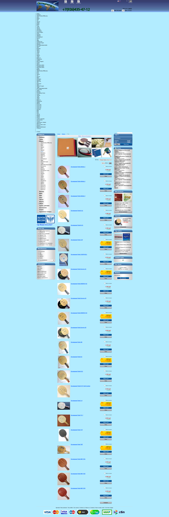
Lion (38, 39)
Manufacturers (42, 248)
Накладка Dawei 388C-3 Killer (121, 203)
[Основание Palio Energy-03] (63, 303)
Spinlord (38, 35)
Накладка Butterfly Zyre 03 (121, 205)
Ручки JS (39, 107)
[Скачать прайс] (123, 260)
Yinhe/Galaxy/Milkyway (42, 15)
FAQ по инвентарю (44, 240)
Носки (38, 117)
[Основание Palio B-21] (63, 230)
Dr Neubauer (40, 37)
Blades (38, 69)
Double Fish (39, 41)
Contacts (39, 128)
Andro (38, 49)
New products (119, 191)
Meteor (38, 38)
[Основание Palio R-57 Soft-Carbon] (63, 391)
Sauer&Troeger (40, 42)
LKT (38, 20)
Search (116, 187)
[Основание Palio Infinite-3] (63, 201)
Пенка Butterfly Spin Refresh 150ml (122, 210)
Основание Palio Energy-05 (78, 327)
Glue (38, 113)
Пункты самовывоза (42, 277)
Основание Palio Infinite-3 (78, 196)
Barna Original (40, 61)
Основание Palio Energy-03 (78, 298)
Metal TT (39, 58)
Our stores (118, 264)
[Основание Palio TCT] (63, 435)
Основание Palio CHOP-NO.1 (79, 254)
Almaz (41, 254)
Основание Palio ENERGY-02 (79, 283)
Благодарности (41, 274)
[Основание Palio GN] (63, 347)
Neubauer (39, 83)
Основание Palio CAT (77, 240)
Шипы (38, 63)
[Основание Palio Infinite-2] (63, 186)
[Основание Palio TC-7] (63, 420)
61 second (39, 31)
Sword (38, 27)
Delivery (38, 125)
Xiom (38, 47)
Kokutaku (39, 29)
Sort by (96, 159)
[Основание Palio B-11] (63, 215)
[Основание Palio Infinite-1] (63, 172)
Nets (38, 111)
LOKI (38, 53)
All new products (123, 211)
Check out (126, 144)
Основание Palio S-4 (76, 400)
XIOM (38, 90)
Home (38, 13)
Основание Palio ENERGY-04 (79, 313)
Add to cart (105, 174)
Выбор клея (42, 241)
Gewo (38, 54)
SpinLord (39, 81)
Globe (38, 22)
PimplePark (39, 59)
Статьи (38, 131)
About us (39, 123)
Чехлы (38, 114)
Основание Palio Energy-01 (78, 269)
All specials (123, 227)
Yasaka (38, 28)
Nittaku (38, 55)
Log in (130, 8)
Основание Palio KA (76, 356)
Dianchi (38, 46)
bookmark (78, 3)
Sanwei (38, 21)
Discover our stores (123, 269)
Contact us (82, 507)
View (106, 176)
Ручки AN (39, 104)
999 (40, 253)
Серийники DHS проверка (46, 243)
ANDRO (41, 256)
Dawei (38, 18)
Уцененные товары (41, 122)
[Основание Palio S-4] (63, 405)
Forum (119, 148)
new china (39, 268)
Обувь (38, 116)
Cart (116, 135)
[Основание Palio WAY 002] (63, 479)
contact (65, 3)
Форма (38, 115)
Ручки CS (39, 105)
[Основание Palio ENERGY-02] (63, 289)
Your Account (117, 10)
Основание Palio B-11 (77, 210)
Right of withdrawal (41, 127)
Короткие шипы (40, 67)
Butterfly (38, 48)
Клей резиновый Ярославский (122, 250)
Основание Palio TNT (77, 444)
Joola (38, 56)
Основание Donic (41, 93)
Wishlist (117, 272)
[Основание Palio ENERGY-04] (63, 318)
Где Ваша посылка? (44, 225)
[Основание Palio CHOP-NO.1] (63, 259)
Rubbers (39, 14)
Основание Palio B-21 (77, 225)
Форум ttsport (43, 238)
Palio (38, 17)
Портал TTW (43, 235)
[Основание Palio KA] (63, 362)
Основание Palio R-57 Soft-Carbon (80, 386)
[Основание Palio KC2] (63, 376)
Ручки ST (39, 108)
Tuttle (38, 26)
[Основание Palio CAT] (63, 245)
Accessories (40, 120)
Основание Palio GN (76, 342)
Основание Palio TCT (77, 430)
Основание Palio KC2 (77, 371)
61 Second (39, 89)
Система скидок (41, 276)
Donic (38, 33)
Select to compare (109, 166)
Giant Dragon (40, 32)
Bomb (38, 24)
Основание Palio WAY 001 (78, 459)
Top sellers (118, 231)
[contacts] (76, 9)
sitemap (72, 3)
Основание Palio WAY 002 (78, 473)
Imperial (38, 34)
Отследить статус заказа (46, 244)
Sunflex (38, 60)
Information (41, 264)
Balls (38, 110)
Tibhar (38, 51)
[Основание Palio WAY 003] (63, 493)
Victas (38, 52)
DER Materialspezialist (42, 45)
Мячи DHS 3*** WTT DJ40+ (121, 251)
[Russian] (120, 1)
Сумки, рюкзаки (40, 118)
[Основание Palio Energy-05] (63, 332)
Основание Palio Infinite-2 (78, 181)
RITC (38, 25)
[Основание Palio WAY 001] (63, 464)
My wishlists (123, 278)
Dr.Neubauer (44, 158)
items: (106, 163)
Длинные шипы (40, 65)
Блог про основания (44, 233)
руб (131, 1)
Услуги (38, 121)
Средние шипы (40, 66)
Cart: (126, 10)
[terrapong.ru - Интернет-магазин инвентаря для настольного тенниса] (49, 5)
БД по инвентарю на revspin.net (44, 231)
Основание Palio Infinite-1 (78, 166)
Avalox (38, 62)
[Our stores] (123, 267)
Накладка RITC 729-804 (120, 204)
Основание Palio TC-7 (77, 415)
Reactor (38, 44)
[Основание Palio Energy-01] (63, 274)
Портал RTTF (43, 236)
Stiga (38, 40)
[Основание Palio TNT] (63, 449)
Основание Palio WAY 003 (78, 488)
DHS (38, 19)
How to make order (41, 124)
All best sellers (123, 253)
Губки (38, 68)
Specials (117, 216)
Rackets (39, 109)
